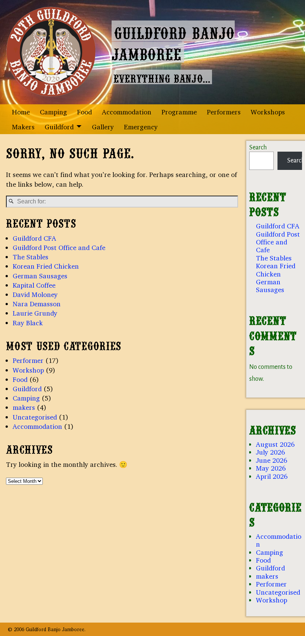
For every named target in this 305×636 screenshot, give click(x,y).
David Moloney (35, 294)
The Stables (30, 257)
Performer (28, 360)
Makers (23, 127)
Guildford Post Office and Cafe (59, 247)
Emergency (141, 127)
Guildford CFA (34, 238)
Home (21, 112)
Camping (53, 112)
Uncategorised (35, 417)
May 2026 (271, 468)
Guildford (59, 127)
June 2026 (271, 460)
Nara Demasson (37, 304)
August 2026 (275, 444)
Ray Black (28, 323)
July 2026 (270, 452)
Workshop (28, 370)
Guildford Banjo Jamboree (173, 41)
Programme (179, 112)
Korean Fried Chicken (46, 266)
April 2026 (272, 476)
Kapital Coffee (34, 285)
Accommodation (126, 112)
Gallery (103, 127)
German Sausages (40, 276)
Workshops (268, 112)
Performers (224, 112)
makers (24, 407)
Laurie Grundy (35, 313)
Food (84, 112)
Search (258, 147)
